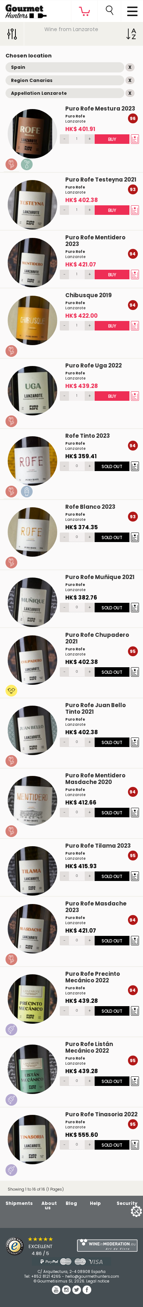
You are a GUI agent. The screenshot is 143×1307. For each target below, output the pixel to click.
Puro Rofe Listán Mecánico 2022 (89, 1047)
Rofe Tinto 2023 (87, 436)
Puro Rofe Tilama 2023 (98, 845)
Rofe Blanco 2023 (90, 507)
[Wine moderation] (107, 1245)
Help (95, 1203)
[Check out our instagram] (67, 1292)
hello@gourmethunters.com (92, 1276)
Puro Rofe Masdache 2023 (95, 907)
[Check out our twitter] (77, 1292)
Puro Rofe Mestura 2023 (100, 108)
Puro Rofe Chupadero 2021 (97, 638)
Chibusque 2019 (88, 295)
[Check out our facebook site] (86, 1292)
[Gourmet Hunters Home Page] (23, 9)
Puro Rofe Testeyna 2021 (100, 179)
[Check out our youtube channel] (57, 1292)
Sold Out (112, 466)
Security (127, 1203)
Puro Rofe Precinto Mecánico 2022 (92, 977)
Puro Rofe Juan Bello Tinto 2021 (95, 708)
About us (49, 1205)
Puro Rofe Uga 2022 (93, 365)
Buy (112, 139)
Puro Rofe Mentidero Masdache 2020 (95, 779)
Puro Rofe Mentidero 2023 (95, 241)
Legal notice (97, 1281)
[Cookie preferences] (127, 1211)
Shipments (19, 1203)
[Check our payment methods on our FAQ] (72, 1261)
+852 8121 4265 (46, 1276)
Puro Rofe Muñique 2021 (100, 577)
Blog (71, 1203)
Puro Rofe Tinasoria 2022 (101, 1114)
